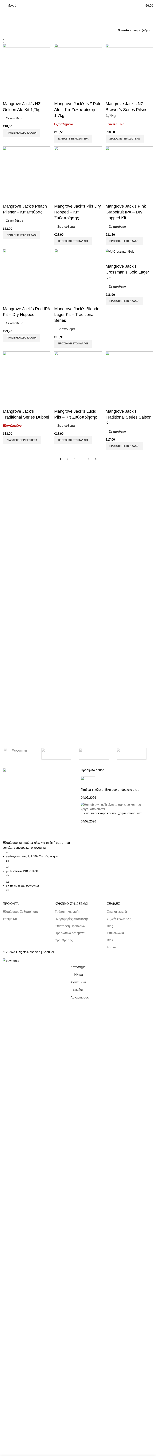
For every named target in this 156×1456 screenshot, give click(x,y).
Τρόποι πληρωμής (67, 911)
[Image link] (39, 804)
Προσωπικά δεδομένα (69, 933)
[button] (21, 133)
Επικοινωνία (115, 933)
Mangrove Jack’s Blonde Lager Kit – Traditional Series (76, 314)
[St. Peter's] (131, 753)
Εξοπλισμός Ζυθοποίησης (20, 911)
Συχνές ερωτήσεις (119, 919)
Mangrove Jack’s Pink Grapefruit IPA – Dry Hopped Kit (126, 212)
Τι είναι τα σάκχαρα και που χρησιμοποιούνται (111, 813)
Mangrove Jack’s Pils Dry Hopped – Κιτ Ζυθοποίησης (77, 212)
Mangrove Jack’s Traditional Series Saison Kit (128, 417)
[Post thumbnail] (88, 781)
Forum (111, 947)
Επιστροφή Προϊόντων (70, 926)
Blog (110, 926)
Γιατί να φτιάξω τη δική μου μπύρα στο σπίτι (110, 789)
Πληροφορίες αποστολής (71, 919)
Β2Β (110, 940)
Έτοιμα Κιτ (10, 919)
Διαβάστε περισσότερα (73, 138)
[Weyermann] (19, 753)
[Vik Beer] (56, 753)
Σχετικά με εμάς (117, 911)
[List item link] (39, 871)
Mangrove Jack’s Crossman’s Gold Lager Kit (127, 272)
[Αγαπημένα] (18, 96)
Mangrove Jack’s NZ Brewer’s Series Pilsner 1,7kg (127, 109)
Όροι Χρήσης (64, 940)
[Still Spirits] (94, 753)
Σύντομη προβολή (7, 96)
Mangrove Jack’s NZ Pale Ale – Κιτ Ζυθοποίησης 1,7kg (77, 109)
